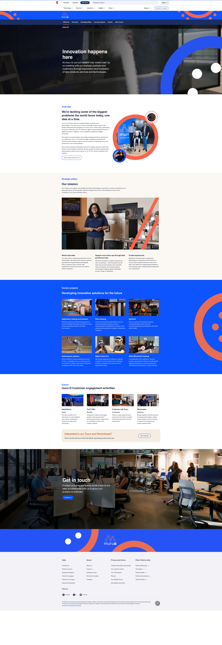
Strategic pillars (86, 22)
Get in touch (119, 22)
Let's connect (144, 436)
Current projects (99, 22)
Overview (75, 22)
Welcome (66, 22)
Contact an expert (161, 8)
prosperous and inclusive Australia (71, 605)
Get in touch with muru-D (72, 158)
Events (110, 22)
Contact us (68, 497)
